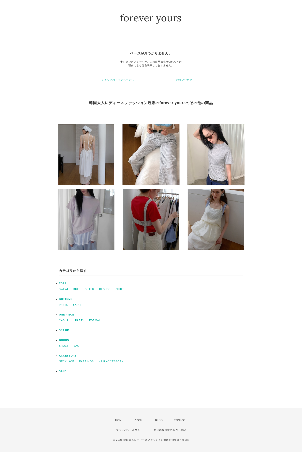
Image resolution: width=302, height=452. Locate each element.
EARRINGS (86, 361)
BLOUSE (105, 289)
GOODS (64, 340)
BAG (76, 345)
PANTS (63, 304)
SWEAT (63, 289)
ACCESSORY (68, 355)
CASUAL (64, 320)
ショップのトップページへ (118, 79)
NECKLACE (66, 361)
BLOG (159, 420)
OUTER (89, 289)
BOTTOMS (66, 299)
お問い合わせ (184, 79)
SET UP (64, 330)
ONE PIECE (66, 314)
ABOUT (139, 420)
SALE (62, 371)
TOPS (62, 283)
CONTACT (180, 420)
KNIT (76, 289)
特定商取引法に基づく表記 (170, 430)
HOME (119, 420)
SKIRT (77, 304)
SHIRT (119, 289)
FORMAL (95, 320)
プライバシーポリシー (129, 430)
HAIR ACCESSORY (111, 361)
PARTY (79, 320)
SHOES (64, 345)
